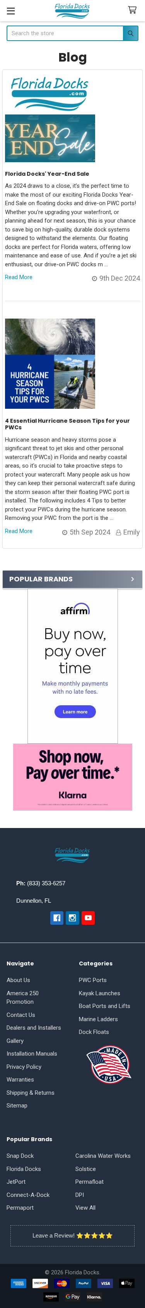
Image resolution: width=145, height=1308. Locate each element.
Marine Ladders (98, 1019)
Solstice (85, 1169)
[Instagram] (72, 918)
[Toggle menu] (10, 10)
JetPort (16, 1181)
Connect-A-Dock (28, 1194)
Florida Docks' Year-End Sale (47, 174)
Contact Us (21, 1014)
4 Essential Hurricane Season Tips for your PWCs (67, 424)
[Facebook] (57, 918)
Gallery (15, 1040)
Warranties (20, 1079)
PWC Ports (93, 980)
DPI (79, 1194)
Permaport (20, 1207)
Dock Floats (94, 1032)
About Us (18, 980)
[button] (72, 666)
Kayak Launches (99, 993)
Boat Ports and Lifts (104, 1006)
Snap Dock (20, 1155)
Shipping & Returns (31, 1092)
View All (85, 1207)
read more (18, 277)
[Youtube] (88, 918)
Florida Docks (24, 1169)
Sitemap (17, 1105)
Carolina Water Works (103, 1155)
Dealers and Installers (34, 1027)
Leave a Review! (53, 1235)
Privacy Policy (24, 1066)
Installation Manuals (32, 1053)
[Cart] (134, 10)
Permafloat (89, 1181)
